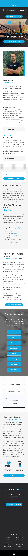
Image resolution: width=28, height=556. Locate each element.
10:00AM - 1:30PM (20, 544)
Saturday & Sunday (8, 546)
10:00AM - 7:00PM (20, 537)
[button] (14, 129)
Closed (20, 546)
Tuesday (8, 539)
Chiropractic (12, 422)
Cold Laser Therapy (10, 235)
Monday (8, 537)
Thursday (8, 542)
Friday (8, 544)
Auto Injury (7, 233)
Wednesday (8, 541)
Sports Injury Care (9, 241)
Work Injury (16, 233)
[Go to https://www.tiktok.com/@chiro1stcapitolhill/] (15, 6)
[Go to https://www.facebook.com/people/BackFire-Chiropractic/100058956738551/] (13, 6)
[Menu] (14, 553)
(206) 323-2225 (14, 499)
